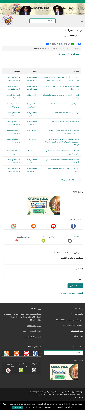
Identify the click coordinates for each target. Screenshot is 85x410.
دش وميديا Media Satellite (73, 325)
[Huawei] (45, 1)
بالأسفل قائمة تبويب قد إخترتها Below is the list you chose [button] (57, 48)
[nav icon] (81, 20)
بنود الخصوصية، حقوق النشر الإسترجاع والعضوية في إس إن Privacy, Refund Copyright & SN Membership (22, 317)
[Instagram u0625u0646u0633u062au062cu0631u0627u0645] (65, 1)
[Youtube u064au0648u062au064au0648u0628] (77, 1)
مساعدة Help (78, 336)
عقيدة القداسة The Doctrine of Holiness (65, 104)
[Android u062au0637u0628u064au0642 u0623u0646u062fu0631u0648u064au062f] (53, 1)
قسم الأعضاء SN (77, 330)
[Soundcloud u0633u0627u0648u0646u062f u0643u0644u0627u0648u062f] (73, 1)
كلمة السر (79, 269)
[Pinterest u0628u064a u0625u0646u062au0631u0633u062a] (57, 1)
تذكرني (78, 279)
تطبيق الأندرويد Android (49, 237)
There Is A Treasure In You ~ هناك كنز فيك (64, 121)
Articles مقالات (32, 95)
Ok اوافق (17, 407)
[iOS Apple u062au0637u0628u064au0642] (49, 1)
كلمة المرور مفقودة (68, 293)
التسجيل (80, 293)
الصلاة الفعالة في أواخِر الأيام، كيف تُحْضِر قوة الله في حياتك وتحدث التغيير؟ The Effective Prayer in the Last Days (61, 142)
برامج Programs (77, 314)
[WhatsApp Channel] (61, 1)
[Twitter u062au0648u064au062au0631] (69, 1)
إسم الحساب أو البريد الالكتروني (71, 258)
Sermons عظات (31, 151)
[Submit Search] (31, 21)
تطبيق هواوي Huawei (23, 237)
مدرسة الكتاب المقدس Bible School (69, 319)
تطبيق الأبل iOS (78, 237)
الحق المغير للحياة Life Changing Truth (47, 7)
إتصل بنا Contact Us (33, 337)
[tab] (41, 48)
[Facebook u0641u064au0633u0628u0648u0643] (81, 1)
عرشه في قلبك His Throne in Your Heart (64, 113)
